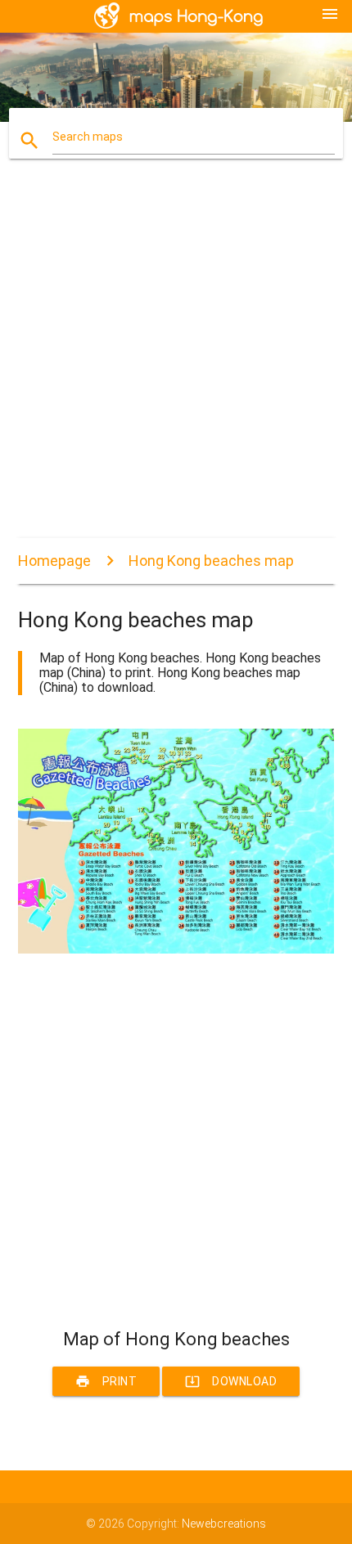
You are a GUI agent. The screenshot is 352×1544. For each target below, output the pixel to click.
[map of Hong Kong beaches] (176, 949)
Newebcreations (224, 1523)
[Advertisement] (176, 362)
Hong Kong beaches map (211, 560)
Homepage (54, 560)
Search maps (87, 136)
